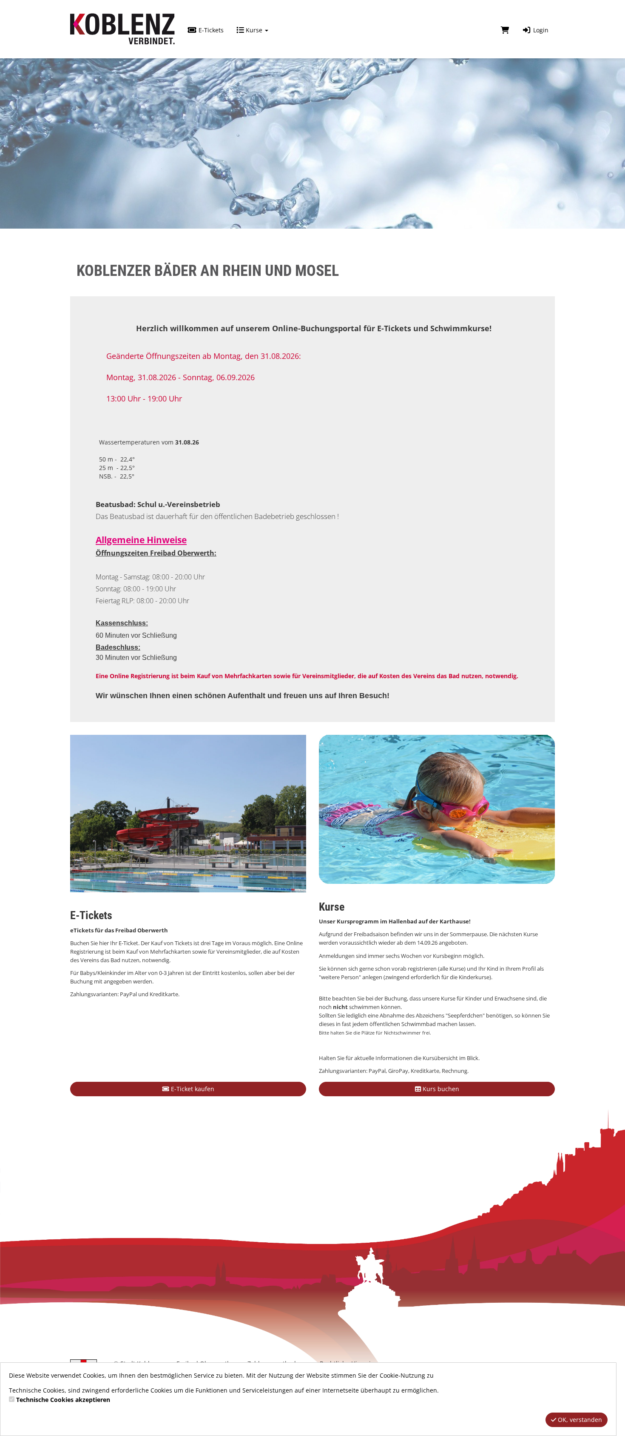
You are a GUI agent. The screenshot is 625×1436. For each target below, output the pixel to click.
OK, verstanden (579, 1420)
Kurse (254, 30)
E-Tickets (210, 30)
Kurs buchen (440, 1089)
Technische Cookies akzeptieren (63, 1400)
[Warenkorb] (505, 30)
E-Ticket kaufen (191, 1089)
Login (539, 30)
